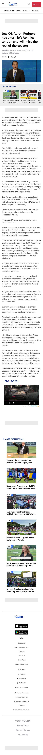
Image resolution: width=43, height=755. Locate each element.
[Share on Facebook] (8, 57)
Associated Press (8, 50)
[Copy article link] (15, 57)
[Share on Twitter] (12, 57)
